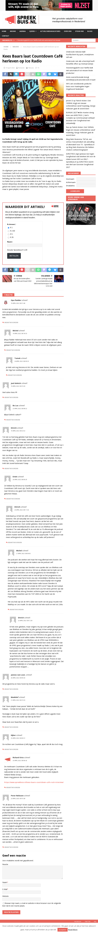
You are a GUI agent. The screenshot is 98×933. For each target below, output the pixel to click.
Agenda (22, 31)
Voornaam (70, 179)
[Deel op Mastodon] (44, 74)
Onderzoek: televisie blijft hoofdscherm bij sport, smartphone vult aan (80, 54)
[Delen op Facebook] (5, 74)
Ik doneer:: (11, 224)
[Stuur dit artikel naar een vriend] (27, 74)
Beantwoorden (11, 322)
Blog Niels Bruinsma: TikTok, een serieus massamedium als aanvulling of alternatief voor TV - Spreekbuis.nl (80, 142)
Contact (5, 36)
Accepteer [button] (62, 930)
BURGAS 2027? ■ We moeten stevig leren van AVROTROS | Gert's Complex (80, 115)
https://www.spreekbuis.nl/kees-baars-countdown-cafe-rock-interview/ (34, 782)
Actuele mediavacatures (50, 31)
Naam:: (10, 242)
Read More (72, 929)
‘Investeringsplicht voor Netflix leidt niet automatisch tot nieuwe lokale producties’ (79, 70)
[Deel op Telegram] (49, 74)
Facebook (77, 921)
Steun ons (79, 31)
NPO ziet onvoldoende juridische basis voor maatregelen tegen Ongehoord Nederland (78, 86)
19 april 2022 (10, 68)
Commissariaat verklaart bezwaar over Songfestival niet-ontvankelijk (80, 120)
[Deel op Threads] (60, 74)
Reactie (5, 864)
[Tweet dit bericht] (10, 74)
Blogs (89, 31)
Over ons (67, 31)
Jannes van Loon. (18, 675)
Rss (95, 921)
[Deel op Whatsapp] (38, 74)
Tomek (17, 358)
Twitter (87, 921)
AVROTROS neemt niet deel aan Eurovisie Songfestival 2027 (79, 164)
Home (4, 31)
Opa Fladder (16, 300)
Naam (4, 882)
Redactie (21, 68)
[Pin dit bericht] (21, 74)
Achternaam (71, 182)
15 (38, 68)
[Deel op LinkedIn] (16, 74)
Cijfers (32, 31)
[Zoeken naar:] (84, 40)
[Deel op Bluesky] (55, 74)
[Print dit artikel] (33, 74)
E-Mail (4, 889)
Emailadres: (70, 186)
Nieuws (13, 31)
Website (5, 896)
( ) (39, 42)
